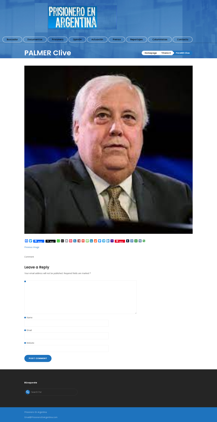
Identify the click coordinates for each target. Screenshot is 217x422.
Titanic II (166, 53)
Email (29, 330)
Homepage (151, 53)
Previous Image (31, 247)
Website (30, 342)
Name (29, 317)
